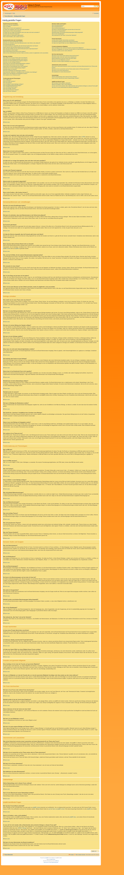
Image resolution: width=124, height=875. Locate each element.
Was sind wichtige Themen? (9, 88)
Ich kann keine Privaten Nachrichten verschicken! (63, 40)
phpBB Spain (52, 859)
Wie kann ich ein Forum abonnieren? (60, 70)
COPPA (83, 136)
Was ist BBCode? (7, 79)
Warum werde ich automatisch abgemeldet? (13, 35)
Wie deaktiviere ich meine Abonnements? (61, 71)
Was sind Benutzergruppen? (58, 28)
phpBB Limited (6, 248)
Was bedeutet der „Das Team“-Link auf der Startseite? (64, 35)
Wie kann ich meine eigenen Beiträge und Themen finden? (65, 61)
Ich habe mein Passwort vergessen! (11, 33)
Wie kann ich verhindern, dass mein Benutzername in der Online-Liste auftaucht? (21, 43)
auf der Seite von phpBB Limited (57, 809)
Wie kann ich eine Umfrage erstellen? (11, 62)
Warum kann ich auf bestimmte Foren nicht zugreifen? (15, 66)
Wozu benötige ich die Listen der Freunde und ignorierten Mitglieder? (68, 47)
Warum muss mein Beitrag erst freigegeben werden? (15, 73)
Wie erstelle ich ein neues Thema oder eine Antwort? (15, 57)
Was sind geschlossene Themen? (11, 89)
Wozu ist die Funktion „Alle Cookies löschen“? (13, 36)
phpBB (46, 857)
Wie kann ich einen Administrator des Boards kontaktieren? (65, 87)
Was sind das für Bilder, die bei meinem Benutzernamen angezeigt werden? (20, 48)
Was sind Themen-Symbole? (9, 91)
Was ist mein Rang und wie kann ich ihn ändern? (14, 51)
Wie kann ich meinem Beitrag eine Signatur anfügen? (15, 60)
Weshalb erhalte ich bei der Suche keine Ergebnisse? (64, 57)
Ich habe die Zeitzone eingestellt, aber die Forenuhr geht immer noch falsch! (20, 45)
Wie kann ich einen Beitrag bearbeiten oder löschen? (15, 59)
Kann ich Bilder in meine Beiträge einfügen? (13, 84)
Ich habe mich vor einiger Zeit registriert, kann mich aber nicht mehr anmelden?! (21, 32)
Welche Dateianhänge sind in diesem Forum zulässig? (64, 76)
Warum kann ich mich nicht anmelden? (12, 31)
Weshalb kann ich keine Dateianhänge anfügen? (14, 67)
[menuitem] (13, 13)
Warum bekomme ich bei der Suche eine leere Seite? (64, 58)
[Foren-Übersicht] (15, 7)
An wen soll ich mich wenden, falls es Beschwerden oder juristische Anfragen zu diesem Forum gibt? (75, 86)
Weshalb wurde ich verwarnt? (10, 69)
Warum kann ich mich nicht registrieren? (12, 28)
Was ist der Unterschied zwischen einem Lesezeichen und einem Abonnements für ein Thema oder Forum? (74, 67)
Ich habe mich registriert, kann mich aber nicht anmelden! (16, 29)
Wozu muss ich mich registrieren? (11, 25)
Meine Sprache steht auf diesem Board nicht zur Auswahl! (16, 47)
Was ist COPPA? (7, 26)
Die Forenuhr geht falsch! (9, 44)
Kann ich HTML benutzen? (9, 81)
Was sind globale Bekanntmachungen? (12, 85)
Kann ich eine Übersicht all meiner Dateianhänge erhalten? (65, 78)
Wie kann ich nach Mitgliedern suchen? (61, 60)
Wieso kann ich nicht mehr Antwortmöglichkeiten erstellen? (16, 63)
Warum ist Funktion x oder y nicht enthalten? (62, 84)
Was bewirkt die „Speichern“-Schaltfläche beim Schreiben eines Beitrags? (20, 72)
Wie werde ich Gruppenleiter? (59, 31)
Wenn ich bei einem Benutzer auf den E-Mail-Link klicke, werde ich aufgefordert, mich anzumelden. (26, 53)
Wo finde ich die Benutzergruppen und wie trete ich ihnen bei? (66, 29)
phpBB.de (17, 248)
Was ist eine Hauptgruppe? (58, 33)
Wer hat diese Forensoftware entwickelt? (61, 83)
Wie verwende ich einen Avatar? (10, 50)
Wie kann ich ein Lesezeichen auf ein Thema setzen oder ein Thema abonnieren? (70, 69)
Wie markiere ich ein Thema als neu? (11, 75)
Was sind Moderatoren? (57, 26)
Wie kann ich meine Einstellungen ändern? (13, 41)
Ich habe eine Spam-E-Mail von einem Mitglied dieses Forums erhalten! (68, 43)
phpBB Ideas (73, 817)
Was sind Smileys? (7, 82)
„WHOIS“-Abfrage (22, 828)
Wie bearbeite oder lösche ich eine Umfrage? (13, 65)
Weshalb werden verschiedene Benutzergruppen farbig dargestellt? (67, 32)
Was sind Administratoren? (58, 25)
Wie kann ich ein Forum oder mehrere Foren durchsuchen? (65, 55)
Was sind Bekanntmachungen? (10, 87)
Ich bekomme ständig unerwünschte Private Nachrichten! (65, 41)
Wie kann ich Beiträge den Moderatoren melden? (14, 70)
